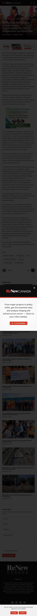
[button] (34, 288)
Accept (14, 613)
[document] (18, 308)
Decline (22, 613)
